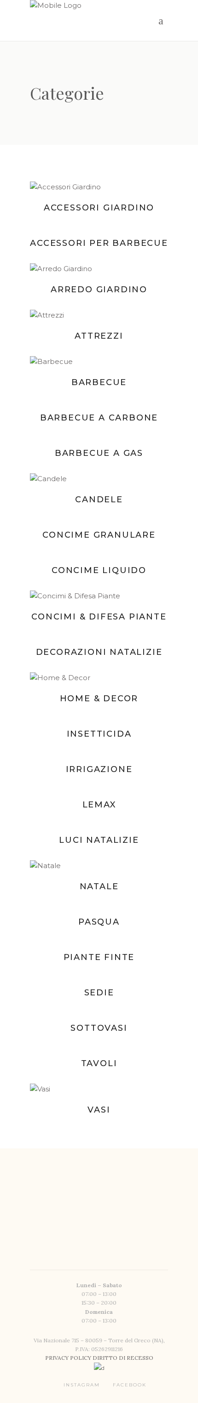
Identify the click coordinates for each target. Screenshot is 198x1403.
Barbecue (99, 382)
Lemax (99, 805)
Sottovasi (98, 1028)
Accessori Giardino (99, 208)
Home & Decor (99, 698)
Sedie (99, 993)
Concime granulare (99, 535)
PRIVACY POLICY (69, 1357)
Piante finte (99, 957)
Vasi (98, 1110)
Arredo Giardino (99, 289)
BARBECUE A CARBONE (99, 418)
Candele (99, 499)
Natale (99, 886)
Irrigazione (99, 769)
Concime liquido (99, 570)
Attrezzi (99, 336)
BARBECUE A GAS (99, 453)
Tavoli (99, 1063)
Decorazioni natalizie (99, 652)
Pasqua (99, 922)
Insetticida (99, 734)
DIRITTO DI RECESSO (123, 1357)
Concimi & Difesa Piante (98, 617)
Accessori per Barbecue (99, 243)
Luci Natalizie (99, 840)
